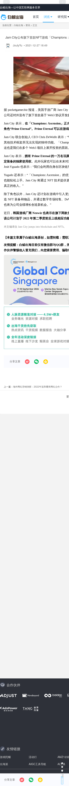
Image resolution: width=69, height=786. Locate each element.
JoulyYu (18, 45)
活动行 (33, 757)
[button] (50, 16)
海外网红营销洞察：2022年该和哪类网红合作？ (37, 386)
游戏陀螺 (5, 757)
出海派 (4, 764)
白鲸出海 (18, 25)
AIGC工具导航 (37, 764)
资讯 (27, 25)
